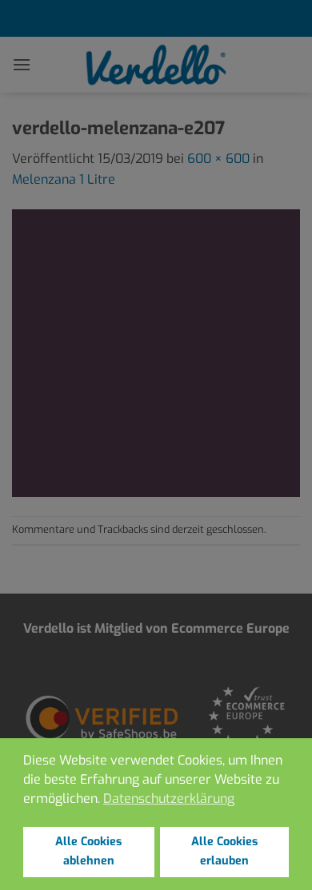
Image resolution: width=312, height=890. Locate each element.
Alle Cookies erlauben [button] (224, 851)
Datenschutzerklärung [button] (168, 798)
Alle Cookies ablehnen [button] (88, 851)
